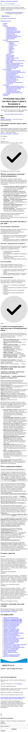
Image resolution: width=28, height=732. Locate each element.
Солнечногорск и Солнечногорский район (13, 647)
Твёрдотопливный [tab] (20, 371)
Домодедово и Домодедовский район (12, 618)
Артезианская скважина (12, 73)
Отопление (6, 84)
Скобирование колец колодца (13, 36)
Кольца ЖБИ (9, 61)
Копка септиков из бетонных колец (15, 63)
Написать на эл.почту (6, 21)
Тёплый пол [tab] (14, 373)
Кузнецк (5, 653)
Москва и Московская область (10, 617)
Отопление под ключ (11, 90)
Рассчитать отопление (6, 133)
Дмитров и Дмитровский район (11, 624)
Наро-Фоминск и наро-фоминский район (13, 633)
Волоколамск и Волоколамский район (12, 621)
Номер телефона (5, 726)
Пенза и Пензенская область (10, 652)
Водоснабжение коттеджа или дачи (15, 77)
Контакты (5, 95)
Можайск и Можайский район (10, 631)
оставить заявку (8, 698)
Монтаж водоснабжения (12, 79)
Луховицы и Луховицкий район (11, 629)
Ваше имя (3, 723)
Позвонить (15, 133)
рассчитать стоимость (17, 698)
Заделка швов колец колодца (13, 32)
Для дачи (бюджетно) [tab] (5, 373)
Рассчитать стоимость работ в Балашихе (14, 114)
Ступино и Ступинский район (10, 648)
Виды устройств (10, 55)
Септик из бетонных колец (13, 64)
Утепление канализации (12, 67)
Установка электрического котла (14, 92)
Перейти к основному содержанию (9, 1)
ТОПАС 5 (11, 42)
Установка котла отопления (13, 91)
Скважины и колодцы (11, 34)
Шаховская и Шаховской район (11, 656)
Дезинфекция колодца (11, 28)
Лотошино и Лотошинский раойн (11, 654)
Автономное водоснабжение (13, 70)
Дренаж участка (10, 59)
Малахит (11, 52)
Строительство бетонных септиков (14, 65)
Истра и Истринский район (10, 626)
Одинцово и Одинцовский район (11, 635)
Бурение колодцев (10, 27)
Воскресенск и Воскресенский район (12, 622)
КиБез (10, 50)
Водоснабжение (7, 69)
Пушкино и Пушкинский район (11, 640)
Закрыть (3, 730)
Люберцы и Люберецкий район (11, 630)
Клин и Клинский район (9, 627)
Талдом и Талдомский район (10, 649)
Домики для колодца (11, 29)
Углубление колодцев (11, 37)
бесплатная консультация (7, 697)
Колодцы (5, 25)
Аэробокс (8, 54)
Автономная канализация (12, 41)
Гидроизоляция (10, 56)
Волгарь (11, 47)
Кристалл (11, 51)
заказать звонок (17, 697)
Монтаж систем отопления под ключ (15, 87)
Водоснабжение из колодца (13, 75)
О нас (4, 24)
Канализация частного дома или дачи (15, 60)
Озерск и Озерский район (9, 636)
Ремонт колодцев (10, 33)
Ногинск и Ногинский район (10, 634)
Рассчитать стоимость (6, 611)
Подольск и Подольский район (11, 639)
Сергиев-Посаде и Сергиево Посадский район (14, 644)
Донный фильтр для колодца (13, 31)
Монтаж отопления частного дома (14, 86)
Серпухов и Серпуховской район (11, 645)
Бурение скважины (11, 74)
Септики (5, 40)
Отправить (14, 729)
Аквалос (11, 46)
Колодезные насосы (11, 78)
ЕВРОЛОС (12, 49)
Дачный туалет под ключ (12, 58)
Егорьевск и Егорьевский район (11, 625)
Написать (20, 683)
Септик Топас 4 (13, 45)
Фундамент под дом (11, 68)
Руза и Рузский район (8, 643)
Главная (5, 23)
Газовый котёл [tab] (4, 371)
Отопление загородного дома (13, 88)
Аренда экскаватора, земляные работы (15, 72)
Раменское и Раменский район (10, 642)
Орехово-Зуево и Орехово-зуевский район (13, 638)
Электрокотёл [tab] (12, 371)
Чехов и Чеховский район (9, 651)
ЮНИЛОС (12, 43)
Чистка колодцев (10, 38)
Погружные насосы (11, 81)
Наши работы (6, 93)
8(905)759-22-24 (5, 16)
